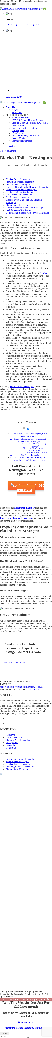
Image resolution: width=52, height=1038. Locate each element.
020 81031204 (14, 96)
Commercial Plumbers (22, 141)
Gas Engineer (18, 130)
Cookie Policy (12, 745)
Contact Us (11, 146)
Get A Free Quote (14, 737)
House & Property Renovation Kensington (25, 207)
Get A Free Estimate (30, 455)
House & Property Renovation (25, 135)
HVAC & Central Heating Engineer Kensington (28, 187)
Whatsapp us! (26, 1021)
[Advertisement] (26, 61)
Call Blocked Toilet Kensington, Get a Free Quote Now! (30, 434)
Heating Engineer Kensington (19, 192)
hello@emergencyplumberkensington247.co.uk (25, 25)
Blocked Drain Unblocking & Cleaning (30, 123)
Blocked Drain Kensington (18, 764)
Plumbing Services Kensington (20, 182)
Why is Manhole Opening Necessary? (37, 445)
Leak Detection (19, 125)
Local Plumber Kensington (18, 184)
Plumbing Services (20, 117)
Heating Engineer (20, 138)
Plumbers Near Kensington (18, 740)
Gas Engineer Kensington (17, 197)
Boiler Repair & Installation (24, 128)
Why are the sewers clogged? (37, 452)
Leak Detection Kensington (18, 210)
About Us (10, 107)
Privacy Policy (12, 742)
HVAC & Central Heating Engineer (28, 120)
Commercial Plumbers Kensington (21, 189)
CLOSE (4, 1033)
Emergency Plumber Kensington (21, 759)
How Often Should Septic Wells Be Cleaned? (37, 449)
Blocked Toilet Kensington (18, 179)
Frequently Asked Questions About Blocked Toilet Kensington (30, 440)
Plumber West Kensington (18, 205)
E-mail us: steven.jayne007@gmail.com (26, 1027)
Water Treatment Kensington (19, 194)
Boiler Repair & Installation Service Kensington (27, 213)
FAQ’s (15, 110)
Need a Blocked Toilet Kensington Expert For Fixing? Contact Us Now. (29, 458)
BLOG (9, 143)
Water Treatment (19, 133)
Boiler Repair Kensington (17, 761)
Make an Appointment (14, 662)
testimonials (17, 112)
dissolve (43, 273)
